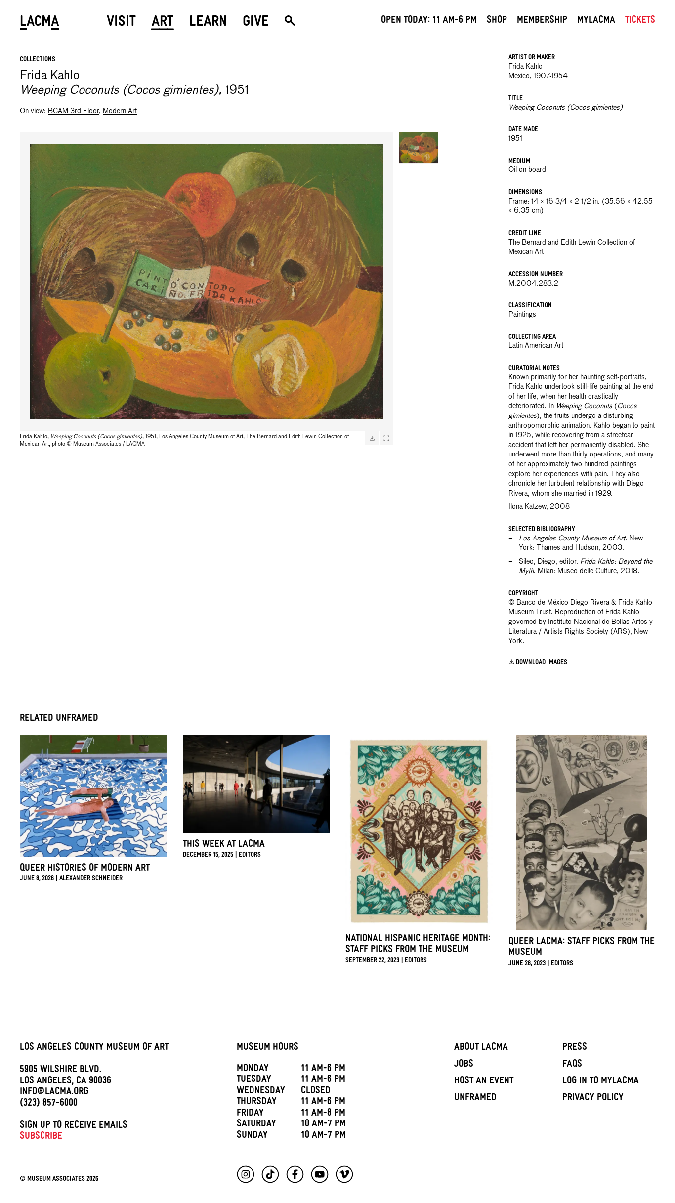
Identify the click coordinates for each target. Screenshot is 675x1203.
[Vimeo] (344, 1174)
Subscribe (41, 1137)
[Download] (372, 438)
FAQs (572, 1065)
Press (574, 1048)
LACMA (39, 23)
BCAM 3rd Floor (73, 111)
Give (256, 23)
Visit (121, 23)
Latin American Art (535, 345)
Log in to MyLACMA (600, 1082)
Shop (497, 21)
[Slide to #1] (418, 148)
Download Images (541, 662)
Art (162, 23)
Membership (542, 21)
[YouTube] (320, 1174)
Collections (37, 60)
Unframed (475, 1098)
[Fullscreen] (386, 438)
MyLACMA (596, 21)
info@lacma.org (54, 1092)
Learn (208, 23)
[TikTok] (270, 1174)
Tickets (640, 21)
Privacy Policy (593, 1098)
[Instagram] (245, 1174)
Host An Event (483, 1082)
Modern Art (120, 111)
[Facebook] (295, 1174)
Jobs (463, 1065)
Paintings (522, 314)
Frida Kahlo (525, 66)
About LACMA (481, 1048)
